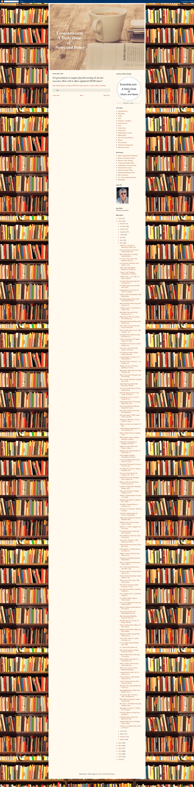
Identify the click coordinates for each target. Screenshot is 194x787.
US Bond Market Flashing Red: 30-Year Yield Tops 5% (130, 429)
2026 (120, 218)
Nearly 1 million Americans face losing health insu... (129, 664)
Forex (119, 125)
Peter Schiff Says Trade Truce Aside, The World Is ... (130, 536)
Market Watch (122, 135)
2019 (120, 757)
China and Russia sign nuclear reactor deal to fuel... (130, 545)
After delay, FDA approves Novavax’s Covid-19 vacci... (130, 465)
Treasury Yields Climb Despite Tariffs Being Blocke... (130, 295)
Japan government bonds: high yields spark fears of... (130, 304)
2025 (120, 221)
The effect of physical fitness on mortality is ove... (129, 505)
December (123, 224)
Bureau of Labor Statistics (125, 160)
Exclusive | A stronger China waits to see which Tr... (130, 727)
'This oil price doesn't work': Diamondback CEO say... (128, 612)
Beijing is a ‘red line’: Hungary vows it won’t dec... (130, 527)
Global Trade (121, 128)
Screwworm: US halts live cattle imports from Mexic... (129, 541)
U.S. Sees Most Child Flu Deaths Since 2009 (129, 643)
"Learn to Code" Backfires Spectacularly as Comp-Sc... (128, 273)
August (122, 235)
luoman (100, 774)
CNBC (120, 116)
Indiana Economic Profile (125, 170)
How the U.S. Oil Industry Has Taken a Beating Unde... (130, 704)
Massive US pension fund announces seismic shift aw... (130, 563)
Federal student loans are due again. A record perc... (130, 655)
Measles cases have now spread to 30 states (130, 425)
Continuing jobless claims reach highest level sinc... (129, 718)
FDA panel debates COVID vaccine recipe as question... (130, 416)
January (122, 739)
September (123, 232)
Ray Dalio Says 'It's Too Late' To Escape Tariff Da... (129, 621)
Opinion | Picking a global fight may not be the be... (130, 608)
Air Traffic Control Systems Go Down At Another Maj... (129, 514)
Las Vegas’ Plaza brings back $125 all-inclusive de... (130, 282)
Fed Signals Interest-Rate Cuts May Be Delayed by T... (130, 335)
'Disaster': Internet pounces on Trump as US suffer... (130, 496)
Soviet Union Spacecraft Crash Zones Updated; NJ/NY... (130, 603)
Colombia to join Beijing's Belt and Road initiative (130, 559)
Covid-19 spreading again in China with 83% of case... (130, 460)
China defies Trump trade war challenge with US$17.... (128, 442)
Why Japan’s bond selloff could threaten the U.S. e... (128, 313)
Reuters (120, 140)
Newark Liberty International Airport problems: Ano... (130, 576)
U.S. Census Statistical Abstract (127, 177)
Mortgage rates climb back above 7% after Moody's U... (130, 451)
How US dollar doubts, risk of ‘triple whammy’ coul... (130, 331)
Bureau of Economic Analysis (126, 158)
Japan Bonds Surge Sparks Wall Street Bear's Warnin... (129, 384)
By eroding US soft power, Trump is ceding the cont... (130, 469)
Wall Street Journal (123, 147)
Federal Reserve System (125, 168)
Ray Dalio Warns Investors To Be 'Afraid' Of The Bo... (129, 393)
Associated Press (122, 111)
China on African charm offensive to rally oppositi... (130, 626)
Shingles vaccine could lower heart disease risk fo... (130, 554)
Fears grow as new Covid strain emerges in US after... (129, 349)
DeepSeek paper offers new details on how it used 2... (130, 501)
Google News (122, 130)
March (122, 734)
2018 (120, 759)
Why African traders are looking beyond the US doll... (129, 651)
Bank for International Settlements (128, 156)
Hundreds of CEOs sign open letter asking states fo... (130, 635)
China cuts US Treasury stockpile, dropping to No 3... (129, 492)
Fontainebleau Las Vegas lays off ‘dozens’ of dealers (129, 291)
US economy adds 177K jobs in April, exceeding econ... (129, 695)
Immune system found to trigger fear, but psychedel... (130, 630)
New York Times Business (125, 138)
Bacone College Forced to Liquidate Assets (130, 434)
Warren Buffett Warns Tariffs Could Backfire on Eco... (130, 691)
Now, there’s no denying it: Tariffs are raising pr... (130, 509)
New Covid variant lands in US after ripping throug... (130, 389)
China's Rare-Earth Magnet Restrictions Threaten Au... (128, 268)
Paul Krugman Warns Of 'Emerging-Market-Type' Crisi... (130, 402)
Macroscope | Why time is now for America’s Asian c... (129, 420)
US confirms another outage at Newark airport (128, 599)
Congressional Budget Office (126, 163)
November (123, 226)
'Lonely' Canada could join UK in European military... (129, 682)
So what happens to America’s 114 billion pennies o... (129, 358)
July (121, 237)
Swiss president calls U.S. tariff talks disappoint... (130, 594)
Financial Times (122, 123)
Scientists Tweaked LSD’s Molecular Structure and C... (130, 487)
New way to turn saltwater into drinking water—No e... (128, 474)
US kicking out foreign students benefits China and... (129, 353)
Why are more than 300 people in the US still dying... (130, 376)
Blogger (112, 774)
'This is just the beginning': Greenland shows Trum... (130, 380)
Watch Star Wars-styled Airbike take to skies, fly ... (130, 686)
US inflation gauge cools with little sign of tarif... (130, 286)
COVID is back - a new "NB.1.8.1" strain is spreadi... (130, 277)
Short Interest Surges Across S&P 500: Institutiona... (129, 411)
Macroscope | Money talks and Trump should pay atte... (130, 371)
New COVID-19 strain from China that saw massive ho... (130, 326)
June (121, 240)
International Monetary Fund (126, 172)
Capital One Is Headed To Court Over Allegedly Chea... (130, 518)
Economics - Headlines (124, 121)
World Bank (121, 180)
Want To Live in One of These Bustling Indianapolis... (128, 669)
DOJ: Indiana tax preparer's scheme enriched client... (130, 700)
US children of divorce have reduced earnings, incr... (130, 344)
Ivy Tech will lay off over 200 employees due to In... (128, 259)
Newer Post (56, 95)
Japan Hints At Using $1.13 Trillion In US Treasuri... (130, 709)
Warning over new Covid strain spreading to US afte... (129, 367)
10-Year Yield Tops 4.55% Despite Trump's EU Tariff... (130, 340)
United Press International (125, 145)
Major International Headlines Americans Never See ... (128, 617)
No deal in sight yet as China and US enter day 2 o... (130, 572)
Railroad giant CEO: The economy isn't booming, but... (130, 317)
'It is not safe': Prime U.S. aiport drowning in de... (129, 639)
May (121, 243)
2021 (120, 751)
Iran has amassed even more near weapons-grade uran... (129, 250)
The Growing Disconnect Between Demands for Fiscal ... (129, 407)
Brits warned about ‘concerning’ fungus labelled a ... (129, 255)
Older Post (107, 95)
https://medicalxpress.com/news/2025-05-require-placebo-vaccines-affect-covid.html (79, 85)
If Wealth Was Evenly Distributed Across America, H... (129, 478)
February (123, 737)
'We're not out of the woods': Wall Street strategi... (129, 581)
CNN (119, 118)
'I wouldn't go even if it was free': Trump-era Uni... (129, 398)
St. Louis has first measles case (128, 647)
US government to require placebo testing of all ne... (129, 677)
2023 (120, 746)
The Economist (122, 142)
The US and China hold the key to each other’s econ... (129, 568)
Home (81, 95)
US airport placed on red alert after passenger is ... (130, 713)
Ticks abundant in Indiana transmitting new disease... (128, 456)
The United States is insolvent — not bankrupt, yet (130, 362)
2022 (120, 748)
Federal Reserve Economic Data (127, 165)
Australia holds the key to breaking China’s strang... (130, 722)
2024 (120, 743)
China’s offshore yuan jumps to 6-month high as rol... (129, 660)
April (122, 731)
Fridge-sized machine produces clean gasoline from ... (130, 322)
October (122, 229)
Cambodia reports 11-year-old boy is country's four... (130, 309)
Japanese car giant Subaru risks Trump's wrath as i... (128, 447)
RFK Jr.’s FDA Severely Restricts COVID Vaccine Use (129, 483)
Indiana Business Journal (125, 133)
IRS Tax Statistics (123, 175)
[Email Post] (57, 90)
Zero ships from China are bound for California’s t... (130, 590)
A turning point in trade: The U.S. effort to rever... (129, 673)
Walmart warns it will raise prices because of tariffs (129, 523)
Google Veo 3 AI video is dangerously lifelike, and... (128, 246)
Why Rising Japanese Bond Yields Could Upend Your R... (129, 300)
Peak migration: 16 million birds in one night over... (130, 550)
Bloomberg (121, 113)
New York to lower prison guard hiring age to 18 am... (129, 585)
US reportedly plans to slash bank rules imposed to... (129, 532)
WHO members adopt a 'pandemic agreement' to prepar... (129, 438)
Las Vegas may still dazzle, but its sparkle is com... (129, 264)
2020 (120, 754)
